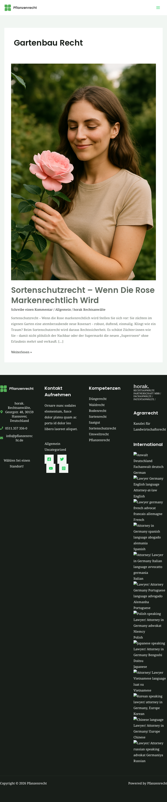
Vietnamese (142, 690)
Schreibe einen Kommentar (32, 309)
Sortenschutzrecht (102, 428)
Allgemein (63, 309)
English (139, 496)
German (140, 472)
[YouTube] (50, 468)
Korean (139, 713)
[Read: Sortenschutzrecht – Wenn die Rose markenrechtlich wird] (83, 171)
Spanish (139, 549)
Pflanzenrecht (99, 440)
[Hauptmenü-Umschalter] (158, 7)
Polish (138, 637)
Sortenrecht (98, 416)
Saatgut (94, 422)
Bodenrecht (97, 410)
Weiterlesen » (21, 352)
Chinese (139, 737)
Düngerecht (98, 398)
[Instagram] (63, 468)
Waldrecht (97, 405)
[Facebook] (49, 459)
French (139, 519)
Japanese (140, 666)
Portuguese (142, 608)
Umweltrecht (99, 434)
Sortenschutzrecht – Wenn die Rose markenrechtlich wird (83, 295)
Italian (138, 578)
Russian (139, 761)
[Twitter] (62, 459)
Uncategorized (55, 449)
